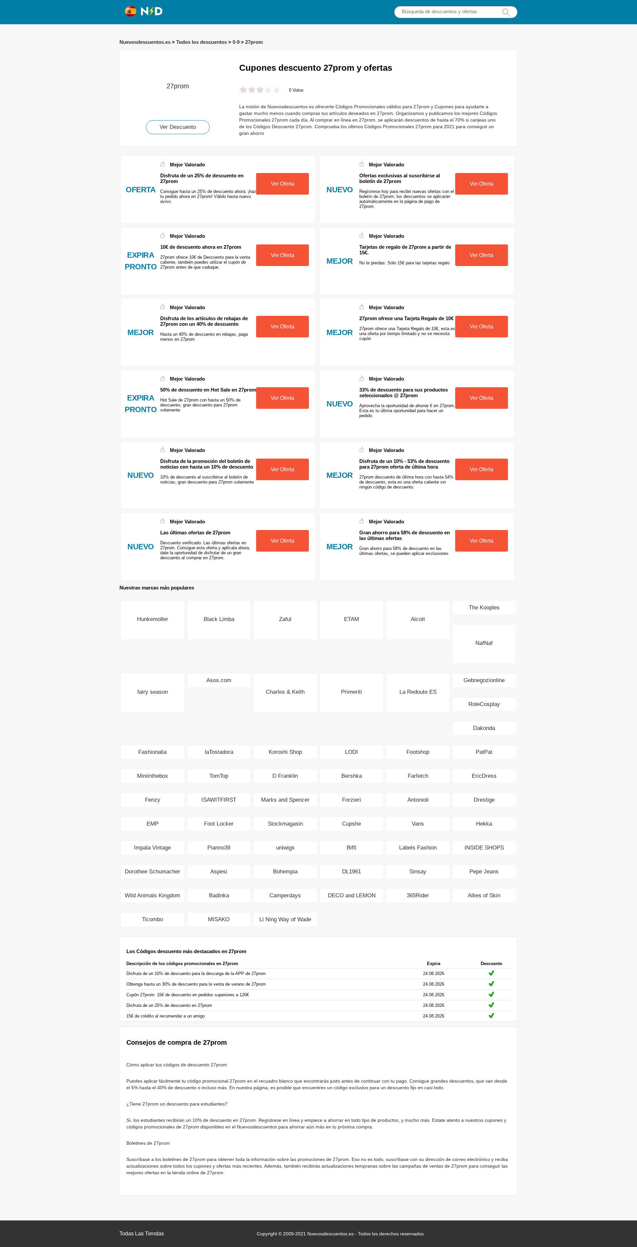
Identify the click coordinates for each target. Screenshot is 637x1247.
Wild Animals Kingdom (152, 895)
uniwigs (285, 848)
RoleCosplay (484, 704)
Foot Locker (219, 824)
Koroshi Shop (285, 752)
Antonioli (418, 800)
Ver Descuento (178, 127)
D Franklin (285, 776)
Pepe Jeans (484, 871)
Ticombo (152, 919)
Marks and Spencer (285, 800)
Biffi (351, 848)
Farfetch (418, 776)
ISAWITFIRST (218, 800)
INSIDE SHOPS (484, 848)
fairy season (152, 692)
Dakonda (484, 728)
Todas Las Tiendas (141, 1233)
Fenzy (152, 800)
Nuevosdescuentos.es (145, 42)
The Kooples (484, 607)
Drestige (484, 800)
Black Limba (219, 619)
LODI (351, 752)
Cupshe (351, 824)
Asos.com (218, 680)
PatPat (484, 752)
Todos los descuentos (201, 42)
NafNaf (484, 643)
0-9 (236, 42)
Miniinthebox (152, 776)
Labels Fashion (418, 848)
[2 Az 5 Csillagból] (247, 90)
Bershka (351, 776)
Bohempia (285, 871)
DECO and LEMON (352, 895)
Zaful (285, 619)
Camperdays (285, 895)
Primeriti (351, 692)
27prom (254, 42)
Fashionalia (152, 752)
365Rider (418, 895)
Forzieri (351, 800)
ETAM (351, 619)
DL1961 (351, 871)
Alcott (418, 619)
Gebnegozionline (484, 680)
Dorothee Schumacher (152, 871)
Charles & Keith (285, 692)
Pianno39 (218, 848)
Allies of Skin (484, 895)
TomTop (218, 776)
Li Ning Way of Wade (285, 919)
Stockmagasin (285, 824)
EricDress (484, 776)
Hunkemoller (152, 619)
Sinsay (417, 871)
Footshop (417, 752)
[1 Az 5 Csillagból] (243, 90)
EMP (153, 824)
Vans (418, 824)
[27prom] (178, 61)
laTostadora (219, 752)
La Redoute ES (418, 692)
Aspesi (218, 871)
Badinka (219, 895)
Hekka (484, 824)
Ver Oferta (282, 184)
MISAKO (219, 919)
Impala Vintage (152, 848)
